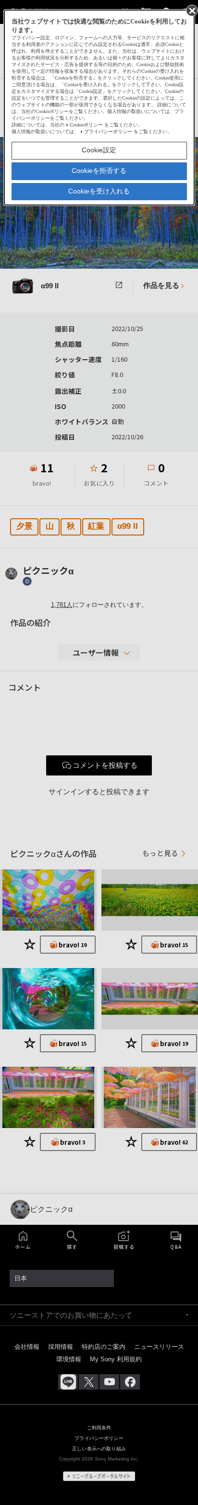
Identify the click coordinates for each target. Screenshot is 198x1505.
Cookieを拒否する (99, 170)
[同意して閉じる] (191, 10)
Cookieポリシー (86, 124)
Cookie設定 (99, 150)
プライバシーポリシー (108, 131)
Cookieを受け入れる (99, 191)
